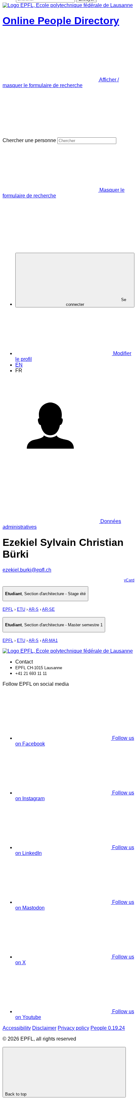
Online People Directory (61, 20)
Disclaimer (44, 1028)
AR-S (34, 609)
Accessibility (17, 1028)
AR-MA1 (50, 640)
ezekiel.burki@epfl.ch (27, 570)
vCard (129, 580)
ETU (21, 609)
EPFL (8, 609)
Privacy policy (73, 1028)
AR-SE (48, 609)
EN (19, 365)
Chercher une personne (29, 140)
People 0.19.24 (107, 1028)
